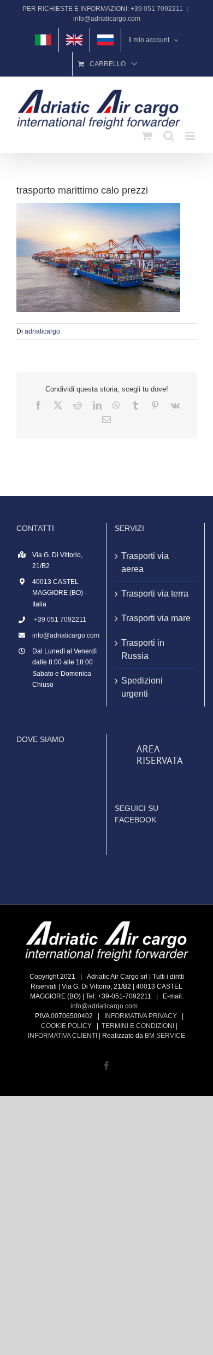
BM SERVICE (165, 1035)
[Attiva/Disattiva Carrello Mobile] (146, 136)
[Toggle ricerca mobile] (168, 136)
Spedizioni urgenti (142, 687)
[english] (74, 40)
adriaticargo (42, 331)
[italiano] (43, 40)
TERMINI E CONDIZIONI (138, 1026)
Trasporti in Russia (142, 649)
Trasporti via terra (154, 593)
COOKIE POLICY (66, 1026)
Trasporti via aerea (145, 562)
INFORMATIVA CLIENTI (62, 1035)
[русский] (105, 40)
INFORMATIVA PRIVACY (140, 1016)
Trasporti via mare (156, 618)
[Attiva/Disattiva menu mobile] (191, 136)
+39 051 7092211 (59, 619)
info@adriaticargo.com (106, 18)
